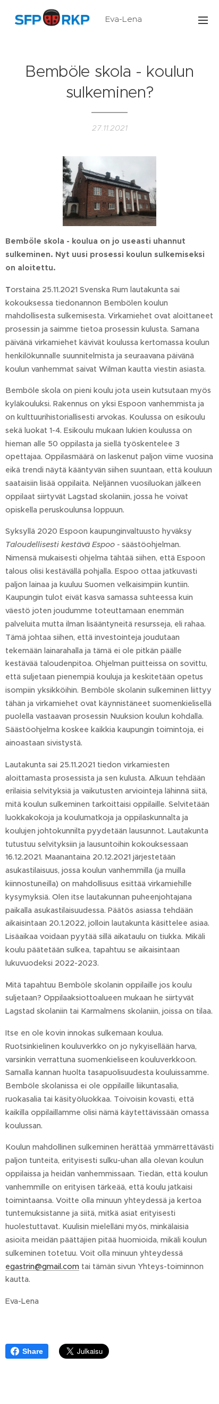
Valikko (203, 19)
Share (32, 1351)
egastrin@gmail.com (42, 1266)
